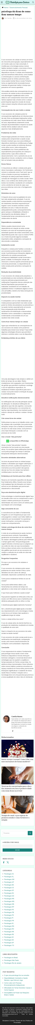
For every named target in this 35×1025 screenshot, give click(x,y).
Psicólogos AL (9, 876)
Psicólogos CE (9, 887)
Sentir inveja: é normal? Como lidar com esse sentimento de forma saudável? (17, 760)
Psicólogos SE (9, 940)
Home (6, 7)
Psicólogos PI (8, 918)
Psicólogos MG (9, 901)
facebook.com (4, 862)
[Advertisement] (17, 40)
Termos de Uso (20, 1020)
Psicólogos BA (9, 885)
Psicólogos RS (9, 934)
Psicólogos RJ (9, 923)
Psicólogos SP (9, 943)
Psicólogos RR (9, 932)
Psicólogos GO (9, 896)
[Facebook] (12, 731)
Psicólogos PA (9, 909)
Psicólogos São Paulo (11, 960)
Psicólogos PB (9, 912)
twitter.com (8, 862)
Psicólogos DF (9, 890)
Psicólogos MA (9, 898)
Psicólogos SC (9, 937)
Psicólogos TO (9, 945)
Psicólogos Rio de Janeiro (12, 963)
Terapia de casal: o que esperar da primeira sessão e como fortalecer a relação (15, 817)
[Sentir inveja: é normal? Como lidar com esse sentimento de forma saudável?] (17, 748)
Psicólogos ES (9, 893)
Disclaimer (6, 1020)
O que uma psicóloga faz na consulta (16, 975)
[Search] (30, 833)
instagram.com (12, 862)
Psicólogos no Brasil (11, 957)
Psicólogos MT (9, 907)
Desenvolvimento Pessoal (18, 7)
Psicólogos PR (9, 921)
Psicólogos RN (9, 926)
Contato (12, 1020)
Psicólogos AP (9, 882)
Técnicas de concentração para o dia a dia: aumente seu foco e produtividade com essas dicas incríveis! (16, 788)
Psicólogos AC (9, 874)
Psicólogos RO (9, 929)
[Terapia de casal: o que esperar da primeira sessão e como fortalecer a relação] (17, 804)
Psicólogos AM (9, 879)
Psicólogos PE (9, 915)
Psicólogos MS (9, 904)
